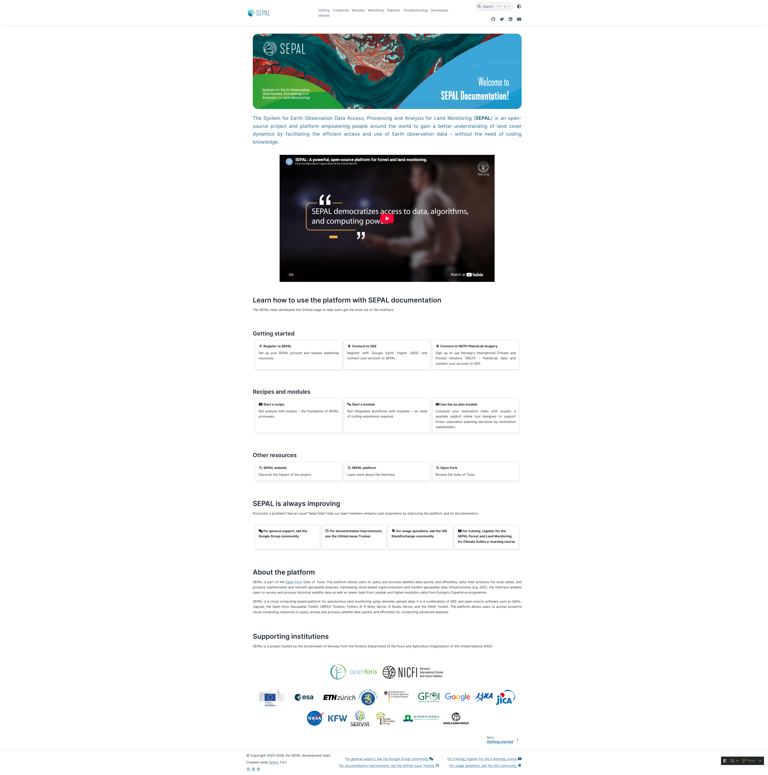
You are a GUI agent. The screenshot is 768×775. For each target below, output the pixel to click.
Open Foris (294, 582)
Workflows (376, 10)
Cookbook (341, 10)
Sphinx (274, 762)
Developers (439, 10)
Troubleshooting (415, 10)
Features (393, 10)
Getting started (324, 12)
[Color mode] (519, 6)
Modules (358, 10)
